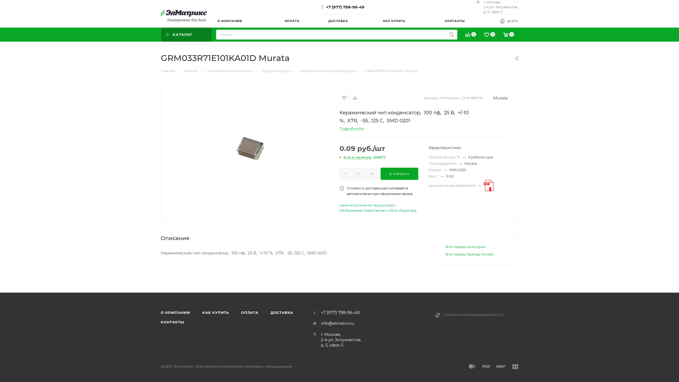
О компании (175, 312)
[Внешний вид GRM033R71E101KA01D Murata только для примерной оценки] (250, 152)
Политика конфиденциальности (474, 315)
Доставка (282, 312)
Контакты (172, 322)
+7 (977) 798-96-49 (345, 7)
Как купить (215, 312)
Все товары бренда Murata (470, 254)
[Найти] (451, 35)
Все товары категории (466, 247)
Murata (500, 98)
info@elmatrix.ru (337, 323)
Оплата (249, 312)
